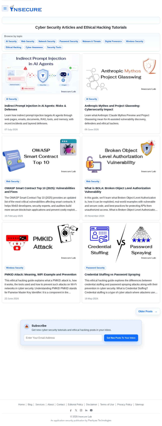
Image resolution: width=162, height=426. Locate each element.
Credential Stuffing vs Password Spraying (112, 274)
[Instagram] (81, 410)
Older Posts (147, 311)
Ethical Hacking (13, 47)
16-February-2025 (14, 216)
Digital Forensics (113, 41)
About (51, 404)
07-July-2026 (11, 129)
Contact (61, 404)
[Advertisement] (102, 8)
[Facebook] (71, 410)
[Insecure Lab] (25, 8)
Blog (30, 404)
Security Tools (54, 47)
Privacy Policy (124, 404)
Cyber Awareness (34, 47)
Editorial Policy (75, 404)
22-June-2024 (12, 298)
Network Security (47, 41)
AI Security (11, 41)
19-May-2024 (91, 298)
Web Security (27, 41)
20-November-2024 (94, 216)
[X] (76, 410)
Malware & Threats (92, 41)
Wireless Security (134, 41)
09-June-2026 (92, 129)
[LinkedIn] (86, 410)
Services (40, 404)
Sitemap (139, 404)
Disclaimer (91, 404)
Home (21, 404)
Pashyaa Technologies (99, 420)
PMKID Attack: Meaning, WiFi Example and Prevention (40, 274)
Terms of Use (107, 404)
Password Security (69, 41)
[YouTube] (91, 410)
